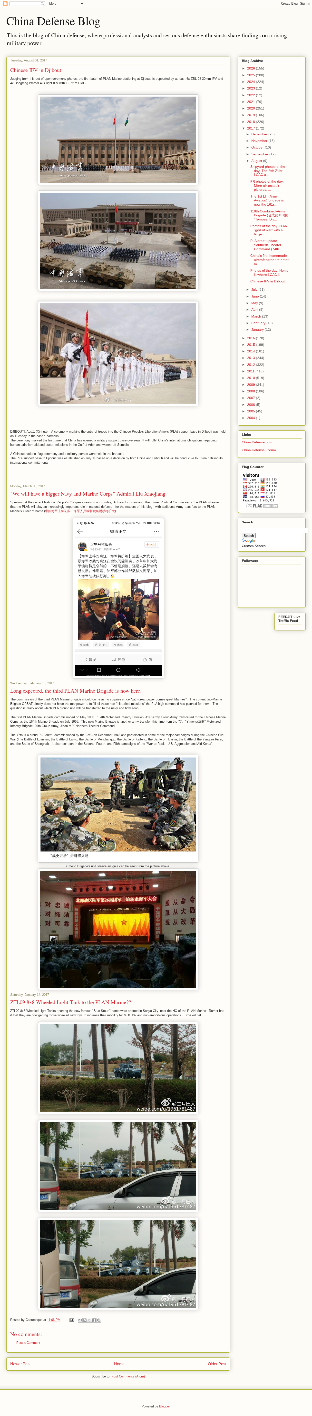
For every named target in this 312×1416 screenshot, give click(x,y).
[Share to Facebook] (94, 1320)
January (258, 329)
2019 (251, 115)
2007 (251, 398)
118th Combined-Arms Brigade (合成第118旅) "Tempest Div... (269, 215)
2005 (251, 411)
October (258, 147)
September (260, 154)
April (255, 309)
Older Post (217, 1364)
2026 (251, 68)
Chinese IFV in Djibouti (267, 281)
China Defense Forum (259, 450)
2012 (251, 365)
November (259, 141)
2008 (251, 391)
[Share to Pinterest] (98, 1320)
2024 (251, 82)
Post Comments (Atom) (128, 1376)
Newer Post (20, 1364)
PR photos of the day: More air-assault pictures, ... (267, 185)
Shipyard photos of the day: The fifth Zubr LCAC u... (267, 171)
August (257, 161)
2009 (251, 385)
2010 (251, 378)
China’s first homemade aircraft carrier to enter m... (269, 260)
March (256, 316)
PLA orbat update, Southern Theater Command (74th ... (266, 245)
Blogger (164, 1406)
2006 (251, 405)
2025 (251, 75)
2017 (251, 128)
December (259, 134)
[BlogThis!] (84, 1320)
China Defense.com (257, 442)
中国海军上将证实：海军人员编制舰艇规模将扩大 (80, 511)
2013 (251, 358)
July (254, 289)
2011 (251, 371)
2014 (251, 351)
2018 (251, 122)
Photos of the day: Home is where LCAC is (269, 273)
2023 (251, 88)
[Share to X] (89, 1320)
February (258, 323)
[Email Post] (71, 1320)
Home (119, 1364)
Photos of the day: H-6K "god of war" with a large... (268, 230)
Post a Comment (28, 1343)
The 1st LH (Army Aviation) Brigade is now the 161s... (267, 200)
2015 (251, 345)
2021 (251, 102)
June (255, 296)
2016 (251, 338)
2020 (251, 108)
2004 (251, 418)
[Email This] (80, 1320)
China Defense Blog (53, 20)
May (255, 303)
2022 (251, 95)
